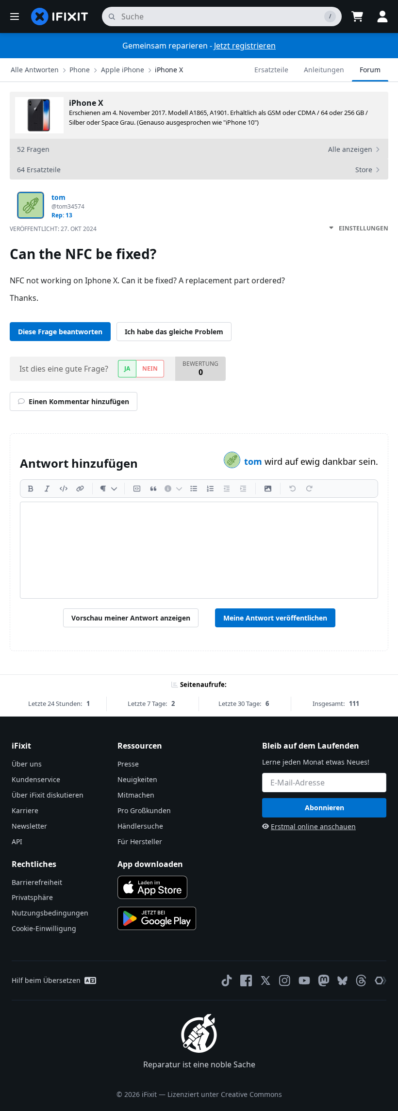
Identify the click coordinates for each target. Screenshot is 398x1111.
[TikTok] (226, 980)
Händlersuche (140, 826)
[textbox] (199, 550)
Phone (79, 69)
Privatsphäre (32, 897)
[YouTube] (304, 980)
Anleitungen (324, 69)
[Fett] (30, 488)
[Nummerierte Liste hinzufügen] (210, 488)
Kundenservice (36, 779)
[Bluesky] (342, 981)
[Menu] (14, 16)
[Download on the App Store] (152, 887)
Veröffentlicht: (53, 229)
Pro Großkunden (144, 810)
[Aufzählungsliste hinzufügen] (193, 488)
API (17, 841)
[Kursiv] (47, 488)
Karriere (25, 810)
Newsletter (29, 826)
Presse (128, 763)
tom (254, 461)
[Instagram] (285, 980)
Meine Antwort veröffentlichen (275, 617)
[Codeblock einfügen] (137, 488)
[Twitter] (265, 980)
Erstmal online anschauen (313, 826)
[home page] (59, 16)
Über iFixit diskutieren (47, 795)
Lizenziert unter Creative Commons (224, 1094)
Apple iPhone (122, 69)
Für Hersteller (139, 841)
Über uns (27, 763)
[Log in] (382, 16)
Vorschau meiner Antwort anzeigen (130, 617)
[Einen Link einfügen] (80, 488)
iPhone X (169, 69)
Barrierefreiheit (37, 882)
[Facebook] (246, 980)
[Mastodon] (324, 980)
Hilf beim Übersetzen (46, 980)
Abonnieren (324, 807)
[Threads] (361, 980)
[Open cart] (357, 16)
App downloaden (150, 864)
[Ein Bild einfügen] (268, 488)
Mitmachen (135, 795)
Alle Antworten (35, 69)
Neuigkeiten (137, 779)
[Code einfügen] (63, 488)
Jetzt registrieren (245, 45)
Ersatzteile (271, 69)
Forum (370, 69)
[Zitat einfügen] (153, 488)
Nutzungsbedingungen (50, 912)
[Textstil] (108, 488)
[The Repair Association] (380, 980)
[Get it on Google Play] (156, 918)
